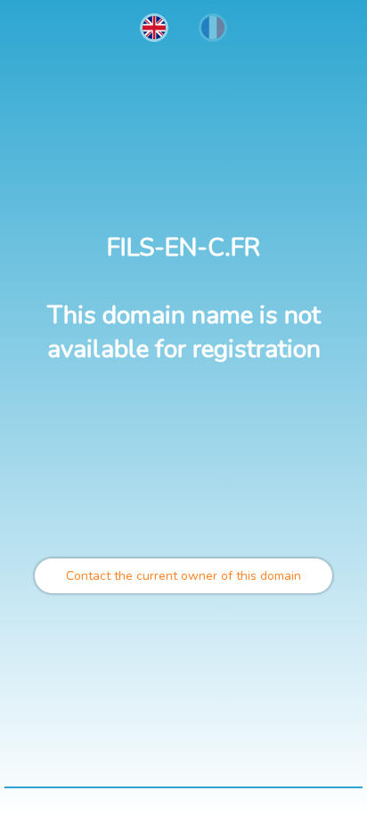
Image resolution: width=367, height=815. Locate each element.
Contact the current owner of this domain (183, 575)
